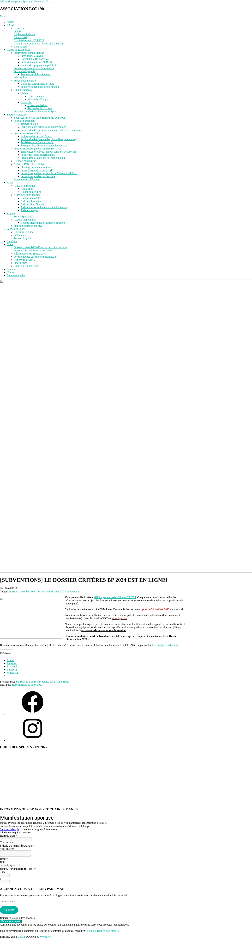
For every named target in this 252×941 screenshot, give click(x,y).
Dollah (21, 936)
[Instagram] (32, 740)
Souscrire (9, 909)
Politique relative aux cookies (103, 930)
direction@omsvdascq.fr (165, 645)
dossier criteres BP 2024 (22, 591)
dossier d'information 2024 (51, 591)
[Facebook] (32, 713)
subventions (73, 591)
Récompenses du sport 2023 (27, 684)
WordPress (46, 936)
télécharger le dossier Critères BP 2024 (115, 597)
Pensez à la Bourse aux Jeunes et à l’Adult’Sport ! (43, 681)
